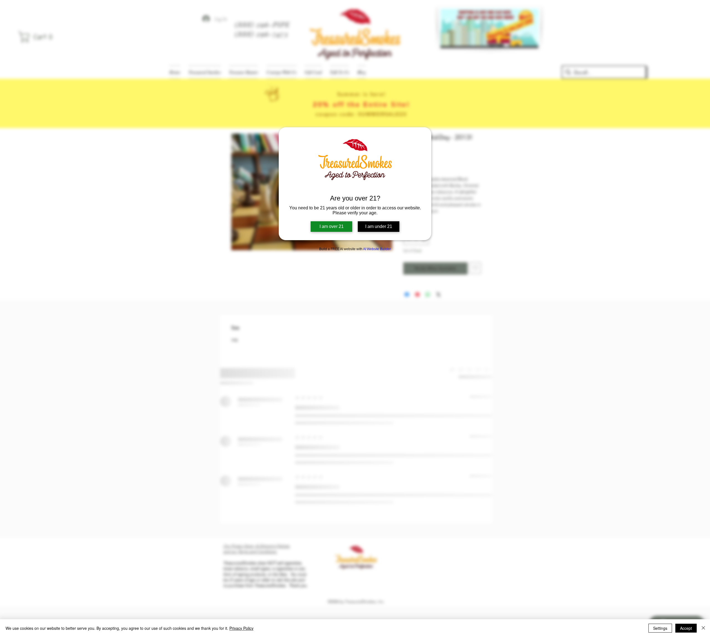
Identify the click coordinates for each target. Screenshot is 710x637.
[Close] (703, 628)
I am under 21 (378, 226)
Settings (660, 628)
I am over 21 (332, 226)
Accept (686, 628)
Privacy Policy (241, 628)
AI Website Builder (377, 249)
